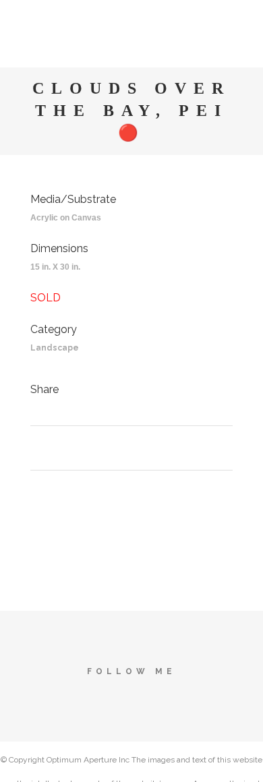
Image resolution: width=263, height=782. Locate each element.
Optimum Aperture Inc (88, 759)
